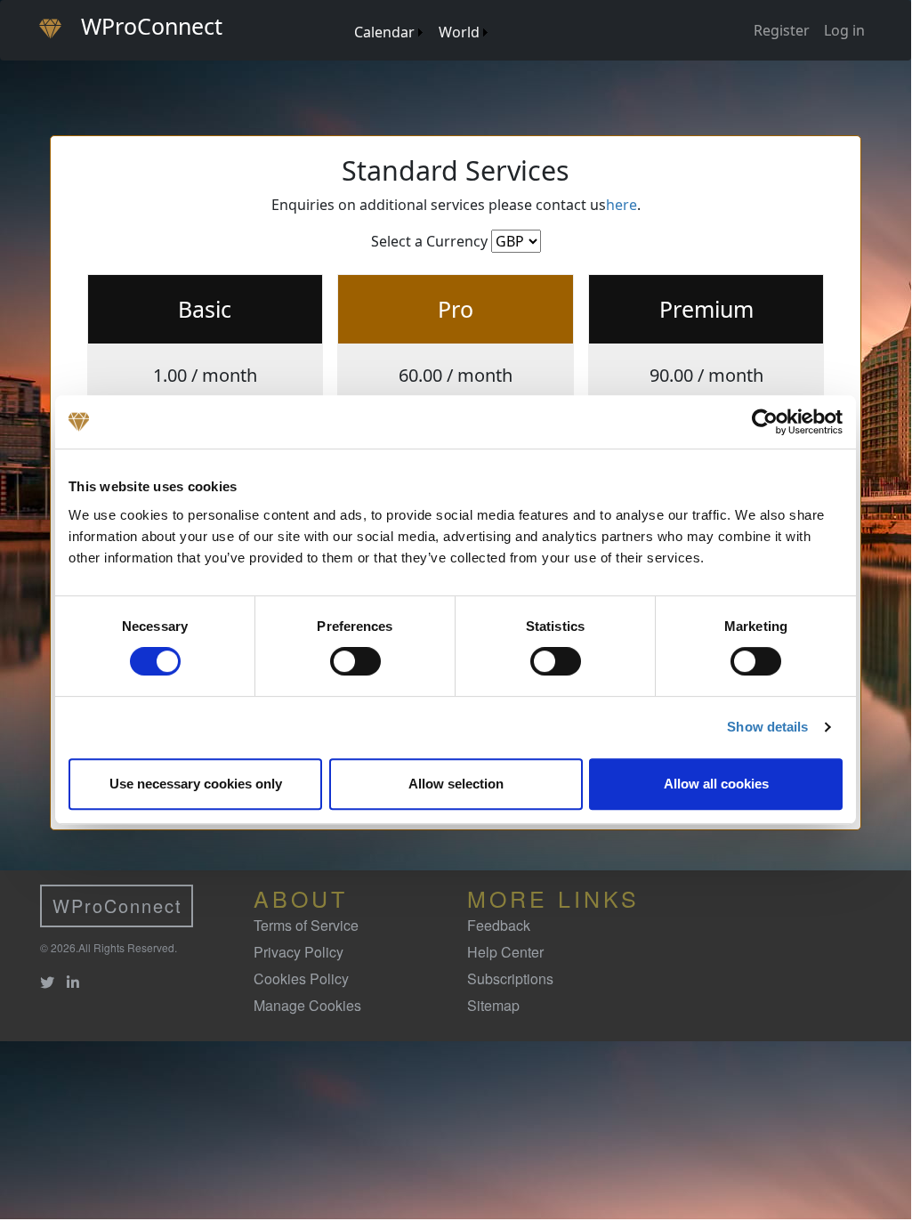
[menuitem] (345, 14)
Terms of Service (306, 925)
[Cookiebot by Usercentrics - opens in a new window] (765, 421)
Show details (767, 726)
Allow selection (456, 783)
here (621, 204)
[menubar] (420, 25)
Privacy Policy (298, 952)
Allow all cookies (716, 783)
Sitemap (493, 1005)
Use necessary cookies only (195, 783)
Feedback (498, 925)
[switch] (355, 661)
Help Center (505, 952)
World (459, 32)
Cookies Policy (301, 978)
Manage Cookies (307, 1005)
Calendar (384, 32)
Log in (844, 30)
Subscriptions (510, 978)
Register (782, 30)
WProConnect (117, 905)
